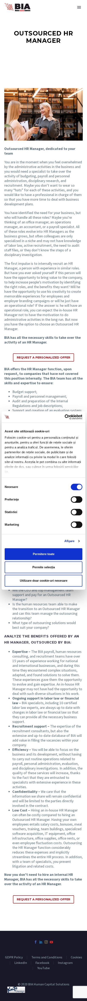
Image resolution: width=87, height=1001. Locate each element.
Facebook (42, 963)
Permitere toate (43, 554)
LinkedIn (20, 963)
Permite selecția (43, 567)
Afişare (69, 541)
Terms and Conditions (46, 957)
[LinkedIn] (40, 942)
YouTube (43, 968)
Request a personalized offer (43, 357)
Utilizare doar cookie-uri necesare (43, 580)
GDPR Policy (14, 957)
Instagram (65, 963)
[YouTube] (51, 942)
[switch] (76, 499)
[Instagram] (46, 942)
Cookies (76, 957)
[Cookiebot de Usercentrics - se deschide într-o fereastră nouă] (64, 417)
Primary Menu (79, 7)
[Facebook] (35, 942)
